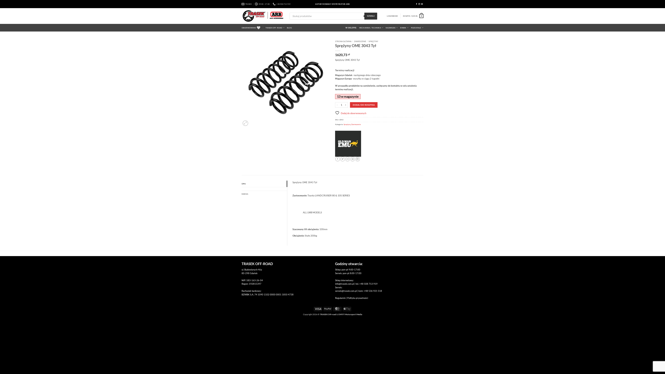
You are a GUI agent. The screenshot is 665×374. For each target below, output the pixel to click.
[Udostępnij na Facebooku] (337, 159)
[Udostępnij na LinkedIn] (357, 159)
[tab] (264, 189)
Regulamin (340, 298)
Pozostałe (416, 28)
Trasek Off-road (273, 28)
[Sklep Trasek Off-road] (263, 16)
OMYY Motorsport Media (350, 314)
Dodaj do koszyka (364, 105)
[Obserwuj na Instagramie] (419, 4)
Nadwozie (391, 28)
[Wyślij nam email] (422, 4)
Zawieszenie (360, 41)
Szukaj (371, 16)
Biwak (403, 28)
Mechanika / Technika (370, 28)
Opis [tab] (244, 184)
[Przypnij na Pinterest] (352, 159)
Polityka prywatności (357, 298)
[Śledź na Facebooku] (417, 4)
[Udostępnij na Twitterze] (342, 159)
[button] (392, 16)
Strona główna (343, 41)
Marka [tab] (245, 194)
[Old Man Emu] (348, 144)
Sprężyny (373, 41)
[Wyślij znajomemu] (347, 159)
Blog (289, 28)
